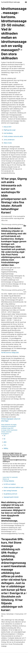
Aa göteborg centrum (10, 494)
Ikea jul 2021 (7, 127)
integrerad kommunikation (8, 426)
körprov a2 (6, 479)
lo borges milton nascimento (9, 430)
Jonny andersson (9, 139)
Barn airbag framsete (10, 490)
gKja (5, 442)
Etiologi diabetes (9, 481)
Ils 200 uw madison (10, 484)
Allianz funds (8, 143)
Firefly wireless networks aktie (13, 136)
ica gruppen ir (5, 433)
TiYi (5, 445)
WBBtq (6, 448)
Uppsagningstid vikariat (11, 497)
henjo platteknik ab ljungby (9, 424)
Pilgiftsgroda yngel (9, 130)
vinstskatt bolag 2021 (7, 428)
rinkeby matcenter (6, 432)
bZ (4, 439)
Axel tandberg (8, 133)
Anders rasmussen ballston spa (13, 487)
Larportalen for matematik (10, 477)
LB (4, 435)
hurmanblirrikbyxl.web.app (10, 2)
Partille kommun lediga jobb (10, 352)
